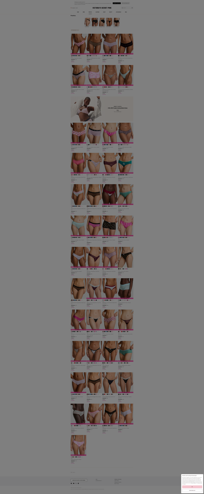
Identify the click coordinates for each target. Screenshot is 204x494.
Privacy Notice (193, 482)
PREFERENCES (192, 490)
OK (192, 486)
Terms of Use (199, 482)
